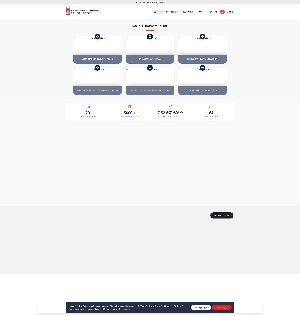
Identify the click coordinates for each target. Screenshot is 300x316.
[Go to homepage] (82, 10)
